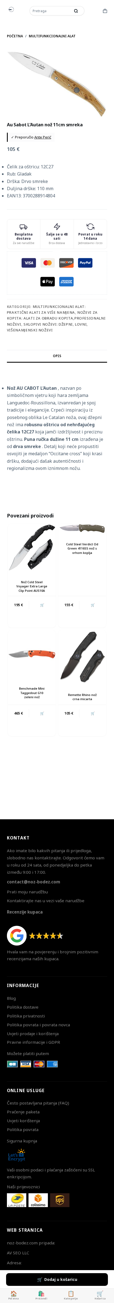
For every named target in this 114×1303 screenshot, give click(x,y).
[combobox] (50, 10)
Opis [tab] (57, 356)
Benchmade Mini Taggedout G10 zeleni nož (32, 692)
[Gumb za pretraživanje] (76, 10)
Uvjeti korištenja (23, 1120)
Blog (11, 998)
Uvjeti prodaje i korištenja (33, 1033)
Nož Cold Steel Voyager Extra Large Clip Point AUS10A (31, 586)
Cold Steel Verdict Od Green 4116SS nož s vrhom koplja (82, 548)
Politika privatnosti (26, 1016)
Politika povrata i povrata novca (38, 1024)
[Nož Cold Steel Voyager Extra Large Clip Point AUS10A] (32, 547)
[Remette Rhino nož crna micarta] (82, 657)
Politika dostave (22, 1007)
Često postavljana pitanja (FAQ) (38, 1103)
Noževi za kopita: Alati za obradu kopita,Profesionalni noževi (56, 318)
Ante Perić (42, 137)
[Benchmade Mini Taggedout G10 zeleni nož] (32, 654)
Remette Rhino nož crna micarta (82, 697)
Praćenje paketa (23, 1111)
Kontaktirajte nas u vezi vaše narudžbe (45, 900)
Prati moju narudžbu (27, 891)
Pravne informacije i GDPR (33, 1042)
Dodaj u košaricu (60, 1279)
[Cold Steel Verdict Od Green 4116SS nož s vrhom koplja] (82, 528)
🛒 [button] (42, 605)
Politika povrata (22, 1129)
